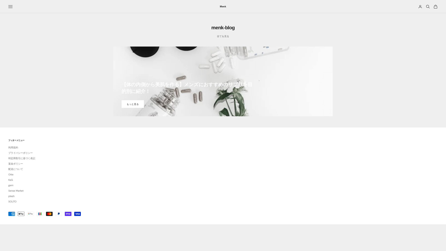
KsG (10, 179)
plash (11, 196)
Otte (10, 174)
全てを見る (223, 36)
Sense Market (16, 190)
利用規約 (13, 147)
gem (10, 185)
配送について (15, 169)
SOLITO (12, 201)
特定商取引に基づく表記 (21, 158)
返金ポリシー (15, 163)
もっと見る (133, 104)
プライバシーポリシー (20, 152)
